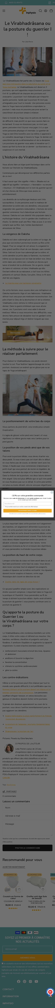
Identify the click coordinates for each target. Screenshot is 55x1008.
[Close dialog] (52, 492)
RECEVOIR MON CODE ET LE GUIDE (27, 511)
